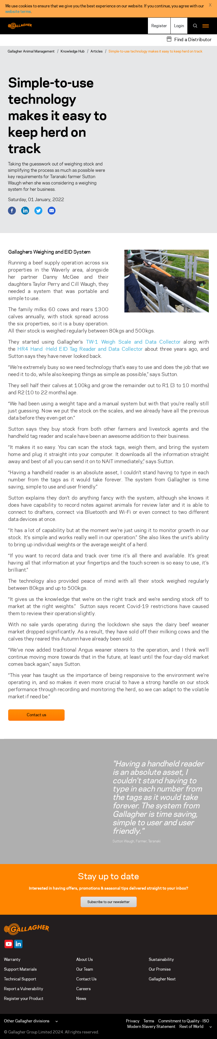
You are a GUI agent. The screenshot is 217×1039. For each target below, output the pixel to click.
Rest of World (191, 1026)
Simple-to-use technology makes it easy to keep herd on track (155, 51)
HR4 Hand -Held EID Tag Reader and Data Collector (80, 349)
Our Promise (160, 969)
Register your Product (23, 998)
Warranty (12, 959)
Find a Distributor (193, 39)
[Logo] (20, 25)
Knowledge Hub (72, 51)
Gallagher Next (162, 979)
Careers (83, 988)
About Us (84, 959)
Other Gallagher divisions (26, 1021)
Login (179, 26)
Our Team (84, 969)
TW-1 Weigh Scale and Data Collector (133, 341)
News (81, 998)
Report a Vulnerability (23, 988)
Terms (148, 1021)
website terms (18, 11)
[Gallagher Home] (26, 928)
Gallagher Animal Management (31, 51)
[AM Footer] (8, 944)
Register (159, 26)
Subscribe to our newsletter (108, 901)
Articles (96, 51)
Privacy (132, 1021)
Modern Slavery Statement (151, 1026)
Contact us (36, 715)
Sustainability (161, 959)
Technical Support (20, 979)
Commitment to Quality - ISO (183, 1021)
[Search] (195, 26)
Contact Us (86, 979)
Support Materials (20, 969)
